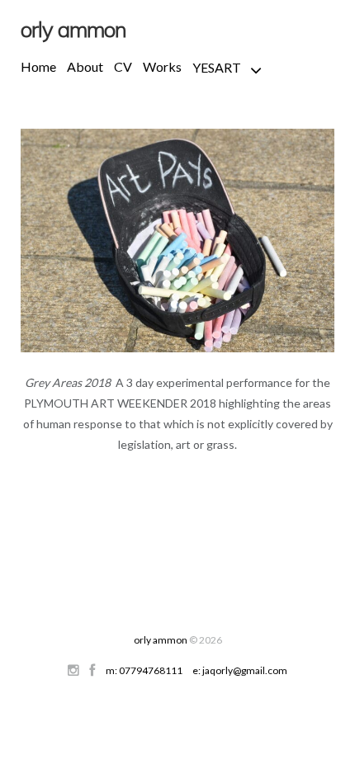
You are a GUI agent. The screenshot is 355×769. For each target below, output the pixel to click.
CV (123, 66)
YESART (216, 67)
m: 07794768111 (144, 670)
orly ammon (160, 640)
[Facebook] (92, 670)
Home (38, 66)
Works (162, 66)
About (85, 66)
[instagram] (73, 670)
